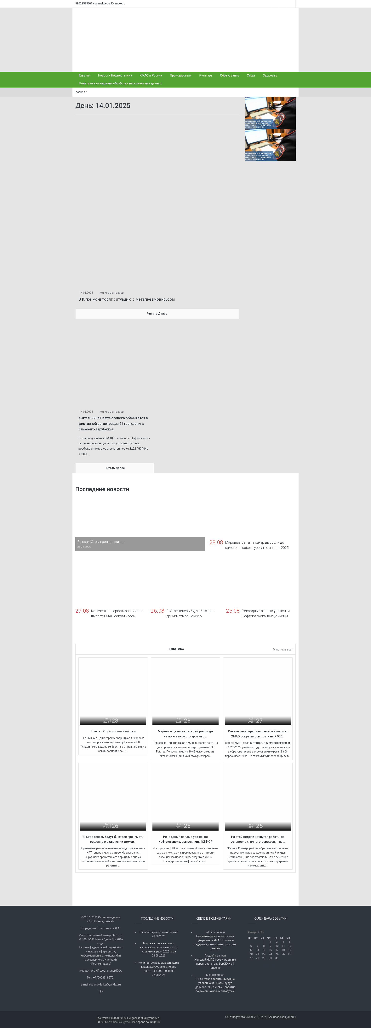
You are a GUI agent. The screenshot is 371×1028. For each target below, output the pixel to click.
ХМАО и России (151, 75)
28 (257, 958)
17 (276, 949)
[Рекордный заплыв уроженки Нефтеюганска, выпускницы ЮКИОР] (185, 797)
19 (289, 949)
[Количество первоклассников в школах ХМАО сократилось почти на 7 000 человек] (258, 692)
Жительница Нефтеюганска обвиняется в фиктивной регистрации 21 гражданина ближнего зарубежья (113, 423)
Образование (229, 75)
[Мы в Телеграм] (270, 112)
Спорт (251, 75)
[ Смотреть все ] (283, 649)
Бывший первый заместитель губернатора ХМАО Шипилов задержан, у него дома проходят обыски (215, 942)
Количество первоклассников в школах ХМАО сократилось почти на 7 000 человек (159, 966)
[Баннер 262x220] (270, 144)
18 (283, 949)
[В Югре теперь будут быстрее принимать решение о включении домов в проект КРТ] (113, 797)
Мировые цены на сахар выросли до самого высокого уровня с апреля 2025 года (158, 947)
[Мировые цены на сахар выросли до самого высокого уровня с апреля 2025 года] (185, 692)
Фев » (274, 966)
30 (270, 958)
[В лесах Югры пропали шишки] (113, 692)
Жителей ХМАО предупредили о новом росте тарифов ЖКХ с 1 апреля (215, 963)
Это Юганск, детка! (119, 1022)
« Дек (265, 966)
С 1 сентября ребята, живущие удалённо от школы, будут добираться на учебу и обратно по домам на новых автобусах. (215, 985)
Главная (84, 75)
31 (276, 958)
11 (283, 945)
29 (263, 958)
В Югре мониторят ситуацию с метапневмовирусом (126, 299)
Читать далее (157, 313)
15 (263, 949)
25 (283, 954)
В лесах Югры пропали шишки (113, 731)
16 (270, 949)
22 (263, 954)
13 (251, 949)
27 (251, 958)
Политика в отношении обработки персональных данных (120, 83)
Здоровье (270, 75)
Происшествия (180, 75)
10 (276, 945)
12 (289, 945)
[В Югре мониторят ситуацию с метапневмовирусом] (157, 202)
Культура (205, 75)
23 (270, 954)
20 (251, 954)
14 (257, 949)
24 (276, 954)
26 (289, 954)
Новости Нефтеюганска (115, 75)
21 (257, 954)
